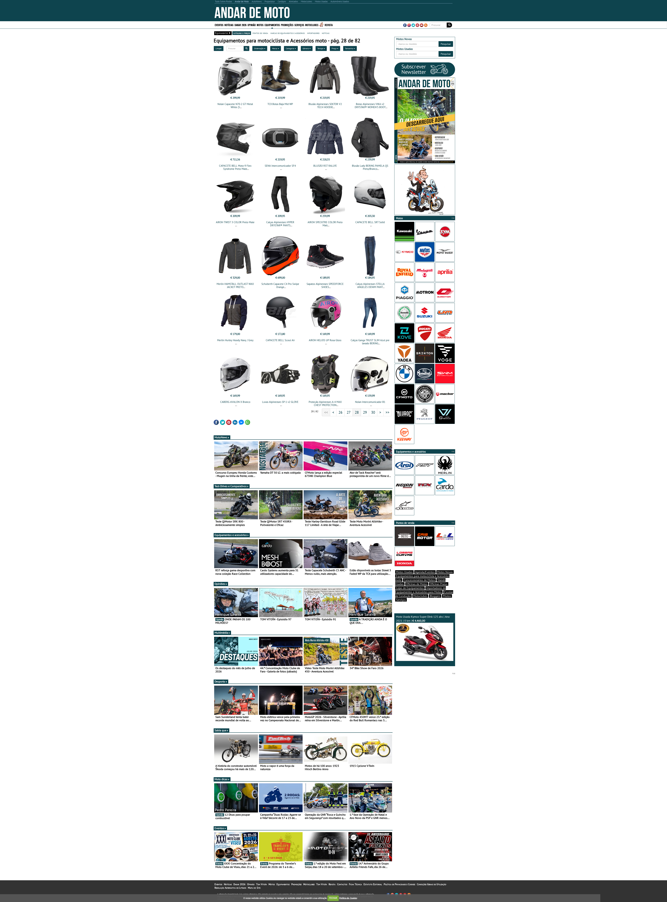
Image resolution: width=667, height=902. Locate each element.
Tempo (320, 48)
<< (326, 412)
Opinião (252, 25)
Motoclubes (311, 25)
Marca (275, 48)
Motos (272, 884)
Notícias (228, 884)
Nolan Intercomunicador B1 (370, 402)
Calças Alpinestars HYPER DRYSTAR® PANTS (280, 224)
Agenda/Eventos (425, 572)
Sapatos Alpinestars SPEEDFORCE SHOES (325, 285)
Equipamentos (283, 884)
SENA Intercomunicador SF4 (280, 165)
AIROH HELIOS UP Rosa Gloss (325, 340)
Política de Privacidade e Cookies (399, 884)
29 (365, 412)
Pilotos (447, 596)
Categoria (290, 48)
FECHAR (333, 897)
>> (387, 412)
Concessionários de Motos (419, 580)
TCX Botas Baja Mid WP (280, 104)
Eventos (219, 25)
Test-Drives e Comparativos (231, 486)
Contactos (342, 884)
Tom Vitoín (261, 884)
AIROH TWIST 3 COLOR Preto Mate (235, 222)
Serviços (401, 600)
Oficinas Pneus (438, 584)
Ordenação (259, 48)
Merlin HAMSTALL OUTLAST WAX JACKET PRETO (235, 285)
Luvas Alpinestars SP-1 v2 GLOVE (280, 402)
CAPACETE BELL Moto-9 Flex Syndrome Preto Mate (235, 167)
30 (373, 412)
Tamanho (349, 48)
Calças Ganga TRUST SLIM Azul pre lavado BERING (370, 342)
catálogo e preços (241, 33)
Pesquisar (446, 44)
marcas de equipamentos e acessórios (287, 33)
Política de (348, 897)
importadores (313, 33)
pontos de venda (260, 33)
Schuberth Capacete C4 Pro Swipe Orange (280, 285)
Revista (329, 25)
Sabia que (220, 730)
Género (306, 48)
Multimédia (221, 632)
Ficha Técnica (355, 884)
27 (349, 412)
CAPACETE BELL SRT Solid (370, 222)
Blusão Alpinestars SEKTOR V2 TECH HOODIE (325, 105)
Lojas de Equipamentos (410, 588)
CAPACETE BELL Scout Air (280, 340)
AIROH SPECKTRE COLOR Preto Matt (325, 224)
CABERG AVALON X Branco (235, 402)
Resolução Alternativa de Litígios (230, 887)
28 (357, 412)
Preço (334, 48)
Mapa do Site (254, 887)
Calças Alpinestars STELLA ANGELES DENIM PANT (370, 285)
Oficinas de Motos (416, 584)
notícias (325, 33)
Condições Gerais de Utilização (431, 884)
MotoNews (221, 437)
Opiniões (220, 584)
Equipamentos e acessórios (231, 535)
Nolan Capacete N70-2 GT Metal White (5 (235, 105)
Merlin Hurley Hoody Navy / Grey (235, 340)
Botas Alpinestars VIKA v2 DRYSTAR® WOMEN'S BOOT (370, 105)
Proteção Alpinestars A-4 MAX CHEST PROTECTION (325, 403)
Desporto (220, 681)
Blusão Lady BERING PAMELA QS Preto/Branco (370, 167)
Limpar (219, 48)
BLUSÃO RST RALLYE (325, 165)
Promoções (287, 25)
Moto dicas (221, 779)
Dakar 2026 (240, 25)
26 (340, 412)
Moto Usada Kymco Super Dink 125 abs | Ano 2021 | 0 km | (423, 618)
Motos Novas (445, 572)
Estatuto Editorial (373, 884)
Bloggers (435, 596)
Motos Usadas (404, 572)
